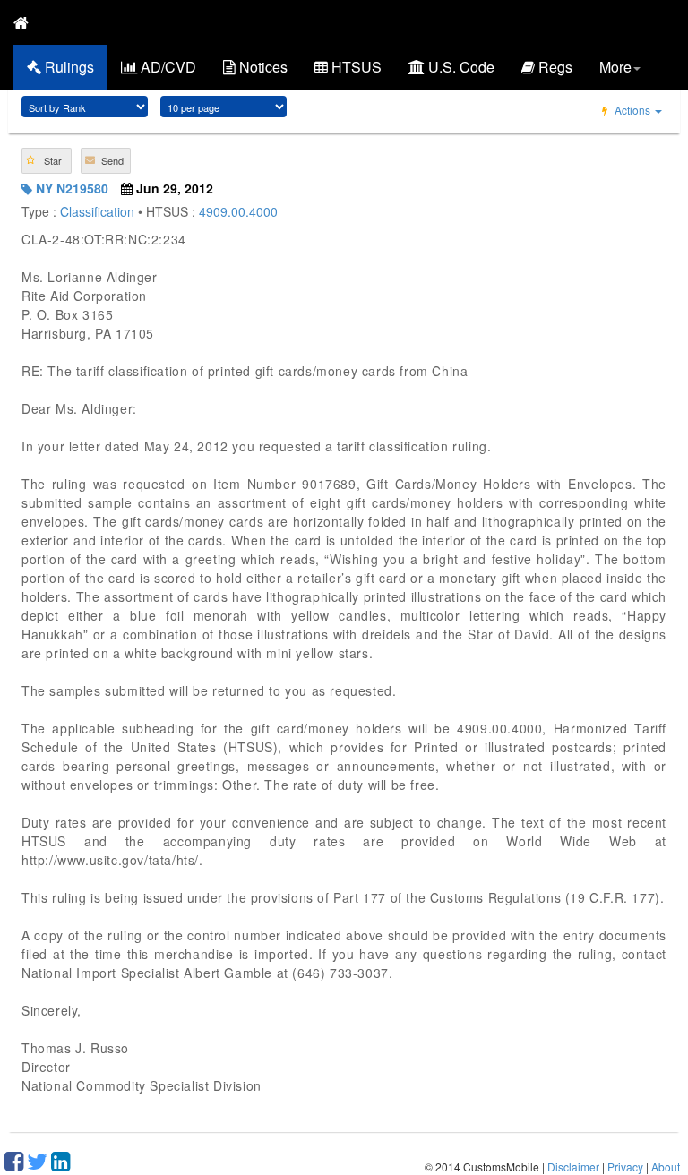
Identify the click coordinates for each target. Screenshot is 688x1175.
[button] (47, 161)
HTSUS (355, 66)
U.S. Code (459, 66)
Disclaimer (573, 1166)
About (665, 1166)
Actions (632, 109)
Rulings (67, 66)
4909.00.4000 (238, 211)
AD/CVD (166, 66)
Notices (262, 66)
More (615, 66)
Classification (97, 211)
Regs (553, 66)
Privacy (625, 1166)
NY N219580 (70, 188)
